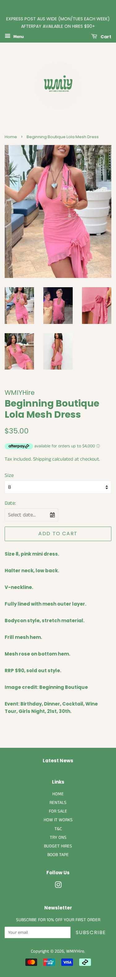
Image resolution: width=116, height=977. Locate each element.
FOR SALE (58, 811)
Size (9, 475)
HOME (58, 794)
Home (11, 136)
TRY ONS (58, 837)
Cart (105, 36)
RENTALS (58, 803)
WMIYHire (75, 951)
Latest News (58, 760)
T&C (58, 829)
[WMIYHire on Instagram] (58, 886)
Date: (10, 503)
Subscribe (91, 932)
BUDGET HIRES (58, 846)
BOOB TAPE (58, 855)
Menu (18, 37)
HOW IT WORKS (58, 820)
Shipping (42, 459)
